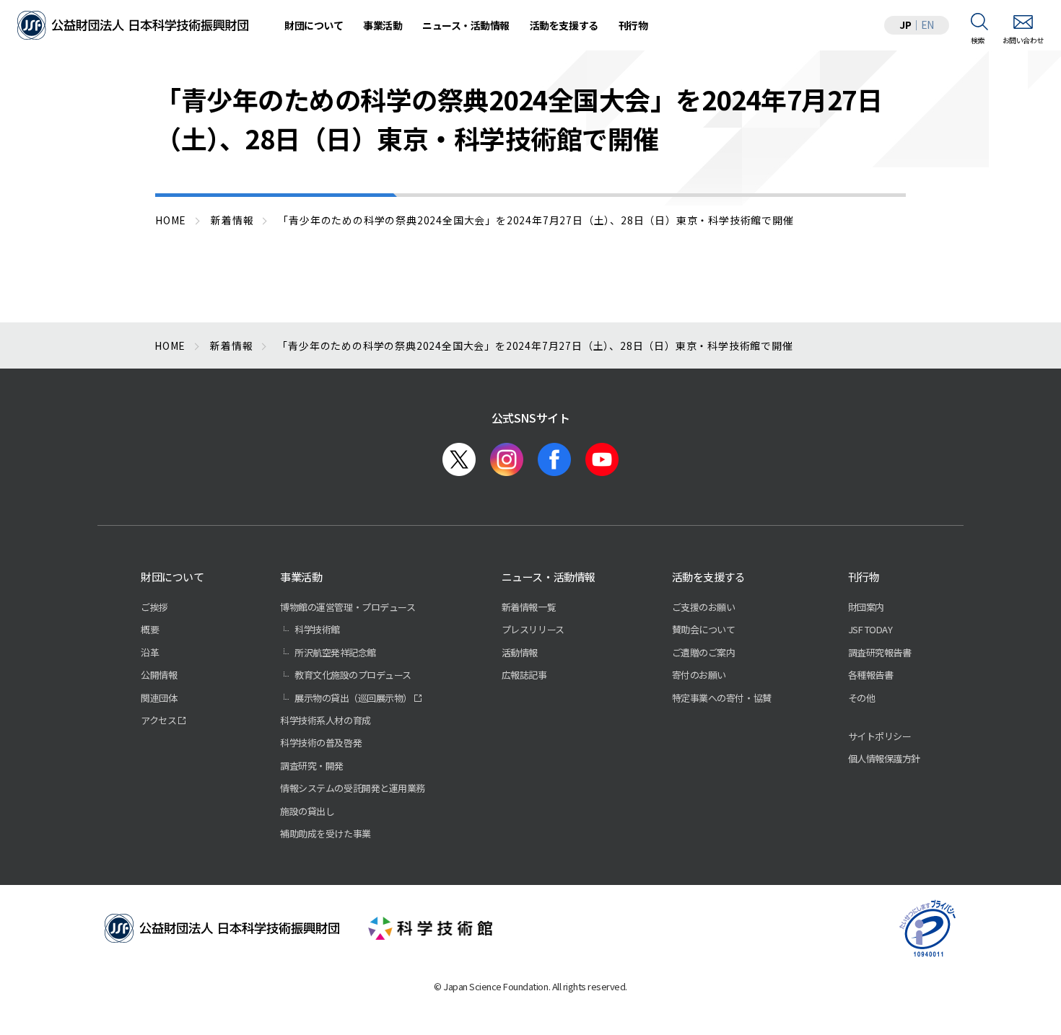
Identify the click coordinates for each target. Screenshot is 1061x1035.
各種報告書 (871, 675)
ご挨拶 (154, 607)
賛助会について (703, 629)
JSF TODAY (870, 629)
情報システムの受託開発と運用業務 (352, 788)
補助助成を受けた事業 (325, 833)
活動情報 (520, 652)
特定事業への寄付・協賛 (722, 698)
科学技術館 (317, 629)
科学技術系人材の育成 (325, 720)
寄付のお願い (699, 675)
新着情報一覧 (529, 607)
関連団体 (159, 698)
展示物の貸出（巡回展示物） (353, 698)
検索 (977, 40)
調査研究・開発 (312, 765)
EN (927, 24)
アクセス (158, 720)
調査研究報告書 (880, 652)
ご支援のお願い (703, 607)
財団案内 (866, 607)
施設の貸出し (307, 811)
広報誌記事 (524, 675)
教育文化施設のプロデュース (352, 675)
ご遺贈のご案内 (703, 652)
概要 (150, 629)
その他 (862, 698)
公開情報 (159, 675)
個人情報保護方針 (884, 758)
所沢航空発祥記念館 (335, 652)
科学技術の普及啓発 (321, 742)
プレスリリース (533, 629)
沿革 (150, 652)
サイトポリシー (880, 736)
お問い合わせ (1023, 40)
